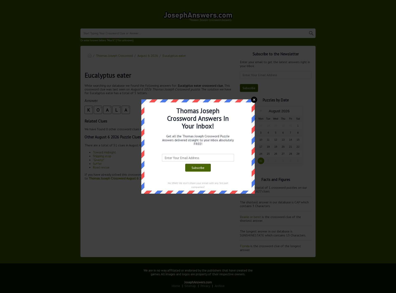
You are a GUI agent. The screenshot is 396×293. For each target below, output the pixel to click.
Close (254, 100)
